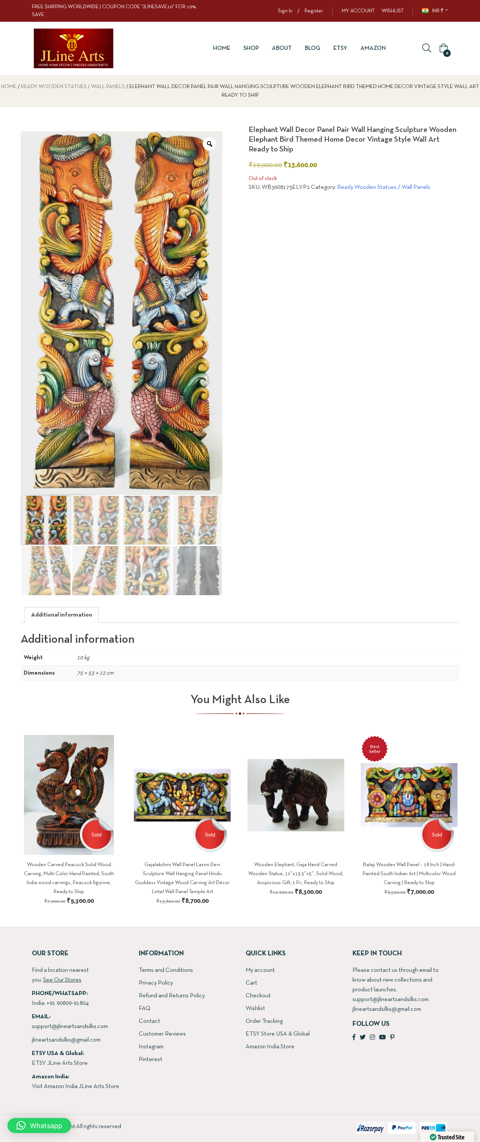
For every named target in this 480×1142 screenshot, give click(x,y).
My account (260, 970)
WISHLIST (393, 11)
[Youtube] (382, 1037)
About (282, 48)
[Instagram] (372, 1037)
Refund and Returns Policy (172, 995)
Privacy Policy (156, 983)
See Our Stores (62, 980)
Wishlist (255, 1008)
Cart (251, 983)
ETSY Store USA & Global (278, 1034)
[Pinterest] (392, 1037)
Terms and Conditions (166, 970)
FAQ (144, 1008)
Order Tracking (264, 1021)
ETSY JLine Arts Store (60, 1063)
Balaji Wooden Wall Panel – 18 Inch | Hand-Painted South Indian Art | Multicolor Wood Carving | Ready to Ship (409, 873)
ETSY (340, 48)
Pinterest (150, 1059)
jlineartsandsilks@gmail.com (66, 1040)
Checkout (258, 995)
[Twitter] (363, 1037)
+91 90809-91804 (67, 1003)
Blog (312, 48)
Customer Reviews (162, 1034)
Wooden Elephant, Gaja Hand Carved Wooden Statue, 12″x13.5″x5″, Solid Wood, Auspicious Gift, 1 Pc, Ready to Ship (295, 873)
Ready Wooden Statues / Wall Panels (73, 86)
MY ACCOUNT (358, 11)
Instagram (151, 1046)
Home (221, 48)
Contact (149, 1021)
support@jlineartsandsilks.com (70, 1026)
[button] (442, 49)
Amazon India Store (270, 1046)
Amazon (373, 48)
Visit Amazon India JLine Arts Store (75, 1086)
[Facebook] (354, 1037)
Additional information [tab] (61, 615)
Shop (251, 48)
